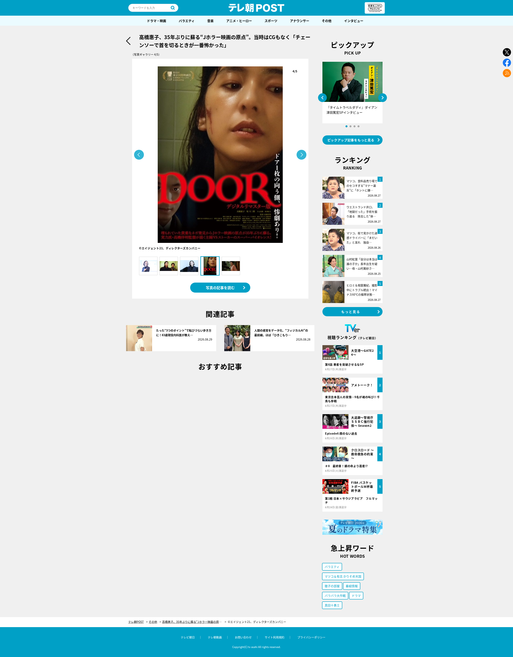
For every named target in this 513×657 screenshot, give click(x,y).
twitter (507, 52)
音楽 (210, 20)
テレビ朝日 (188, 637)
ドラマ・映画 (156, 20)
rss (507, 73)
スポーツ (271, 20)
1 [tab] (346, 126)
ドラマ (356, 595)
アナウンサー (299, 20)
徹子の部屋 (332, 586)
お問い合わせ (243, 637)
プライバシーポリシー (311, 637)
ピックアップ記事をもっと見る (350, 140)
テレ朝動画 (215, 637)
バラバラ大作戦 (335, 595)
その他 (326, 20)
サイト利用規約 (274, 637)
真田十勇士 (332, 605)
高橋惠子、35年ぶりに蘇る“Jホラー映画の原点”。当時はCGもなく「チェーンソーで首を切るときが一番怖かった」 (194, 622)
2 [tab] (350, 126)
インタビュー (353, 20)
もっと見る (351, 311)
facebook (507, 63)
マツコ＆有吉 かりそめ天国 (343, 576)
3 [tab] (354, 126)
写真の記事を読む (220, 287)
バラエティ (187, 20)
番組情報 (352, 586)
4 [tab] (358, 126)
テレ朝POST (256, 7)
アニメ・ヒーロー (239, 20)
